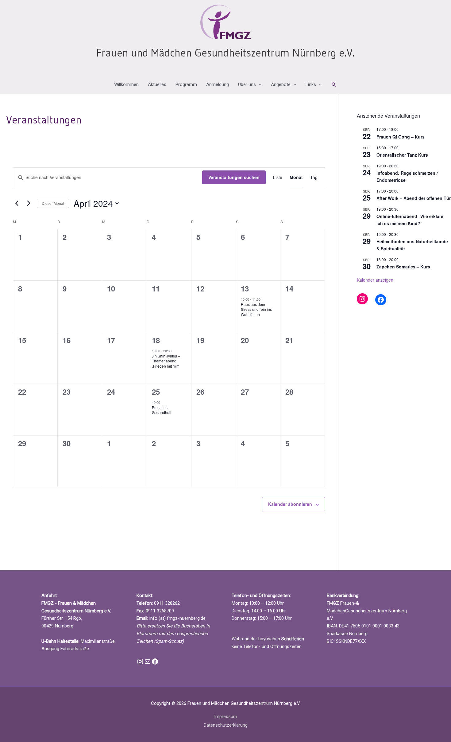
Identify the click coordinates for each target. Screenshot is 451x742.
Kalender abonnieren (290, 504)
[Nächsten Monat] (28, 203)
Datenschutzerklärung (226, 725)
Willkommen (126, 84)
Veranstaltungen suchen (234, 177)
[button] (334, 85)
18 (156, 340)
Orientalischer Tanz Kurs (402, 155)
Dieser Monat (53, 203)
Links (311, 84)
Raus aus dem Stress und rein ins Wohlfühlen (256, 309)
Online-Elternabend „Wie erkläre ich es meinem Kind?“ (409, 219)
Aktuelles (157, 84)
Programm (186, 84)
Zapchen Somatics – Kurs (403, 267)
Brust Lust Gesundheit (161, 410)
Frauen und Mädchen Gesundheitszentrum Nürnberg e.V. (225, 52)
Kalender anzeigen (375, 280)
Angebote (281, 84)
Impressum (225, 716)
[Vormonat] (16, 203)
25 (156, 391)
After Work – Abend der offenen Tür (413, 198)
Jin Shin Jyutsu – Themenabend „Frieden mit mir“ (166, 361)
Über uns (247, 84)
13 (245, 288)
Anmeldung (217, 84)
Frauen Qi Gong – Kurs (400, 137)
